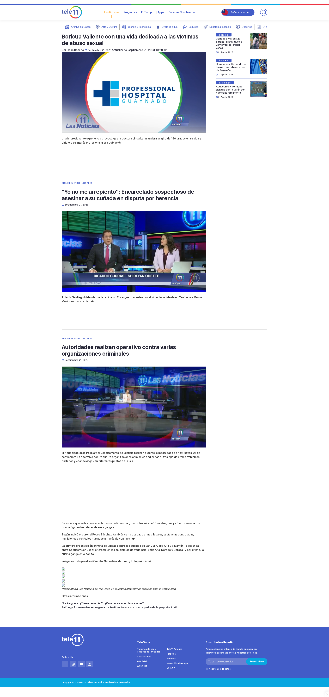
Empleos (171, 658)
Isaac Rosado (75, 50)
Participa (171, 654)
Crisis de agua (170, 26)
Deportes (247, 26)
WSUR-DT (142, 666)
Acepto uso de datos (220, 669)
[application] (134, 92)
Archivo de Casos (80, 26)
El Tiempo (147, 12)
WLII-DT (171, 668)
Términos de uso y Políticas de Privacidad (148, 650)
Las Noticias (111, 12)
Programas (130, 12)
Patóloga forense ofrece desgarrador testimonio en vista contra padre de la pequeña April (119, 607)
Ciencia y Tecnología (139, 26)
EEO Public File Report (178, 663)
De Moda (193, 26)
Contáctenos (144, 656)
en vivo (238, 12)
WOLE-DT (142, 661)
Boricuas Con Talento (181, 12)
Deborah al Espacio (220, 26)
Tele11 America (174, 649)
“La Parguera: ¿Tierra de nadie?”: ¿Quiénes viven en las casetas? (103, 603)
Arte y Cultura (109, 26)
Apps (161, 12)
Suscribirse (256, 661)
